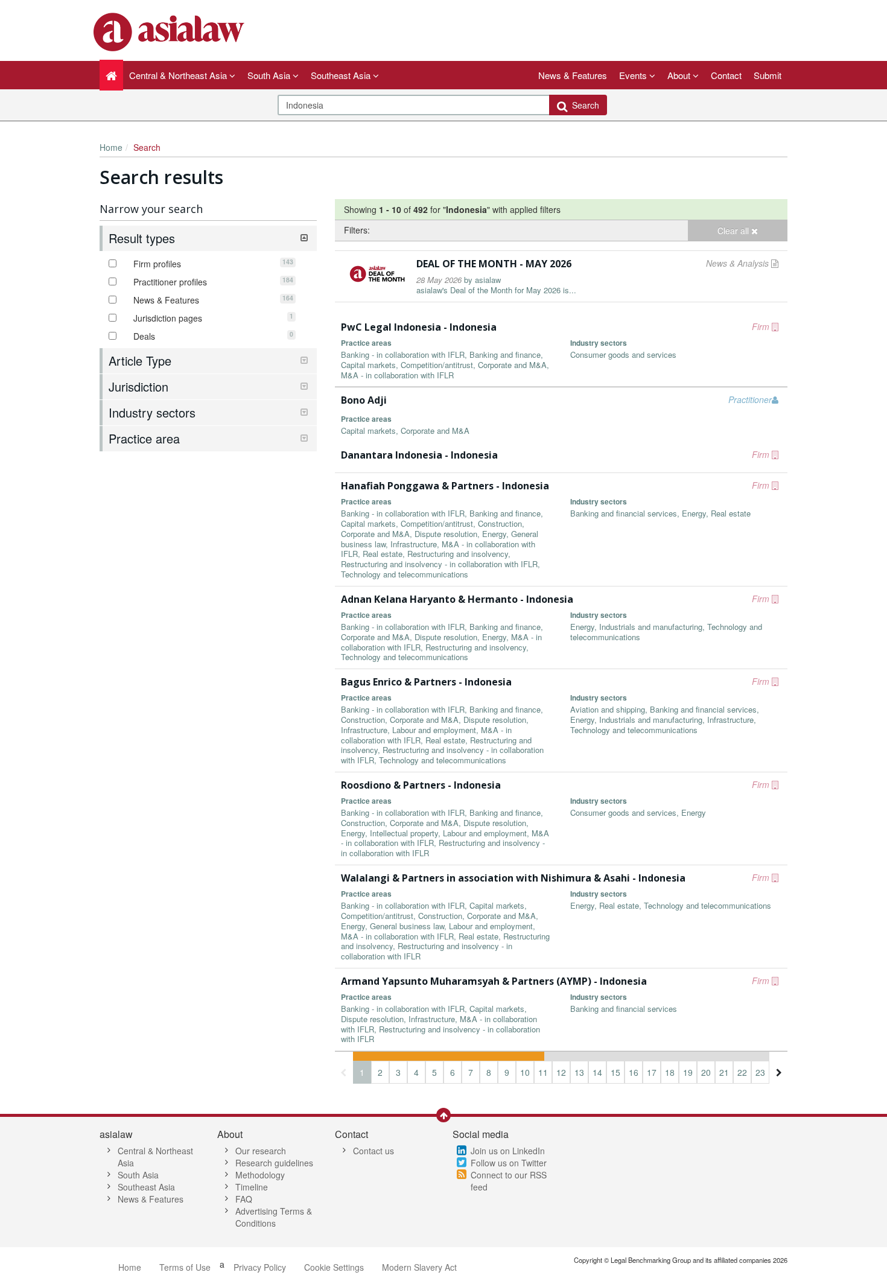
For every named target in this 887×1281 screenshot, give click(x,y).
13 (579, 1072)
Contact (726, 75)
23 (760, 1072)
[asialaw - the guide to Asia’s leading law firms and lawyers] (170, 31)
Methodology (260, 1175)
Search (583, 105)
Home (111, 147)
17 (652, 1072)
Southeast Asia (146, 1187)
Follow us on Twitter (509, 1163)
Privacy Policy (260, 1267)
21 (724, 1072)
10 (525, 1072)
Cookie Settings (334, 1267)
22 (742, 1072)
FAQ (243, 1199)
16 (633, 1072)
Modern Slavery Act (419, 1267)
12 (561, 1072)
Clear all (734, 230)
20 (706, 1072)
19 (688, 1072)
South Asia (138, 1175)
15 (615, 1072)
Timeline (251, 1187)
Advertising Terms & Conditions (273, 1217)
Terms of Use (185, 1267)
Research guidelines (274, 1163)
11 (543, 1072)
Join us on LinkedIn (508, 1151)
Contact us (373, 1151)
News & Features (572, 75)
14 (597, 1072)
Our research (260, 1151)
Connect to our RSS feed (509, 1181)
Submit (767, 75)
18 (670, 1072)
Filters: (357, 230)
